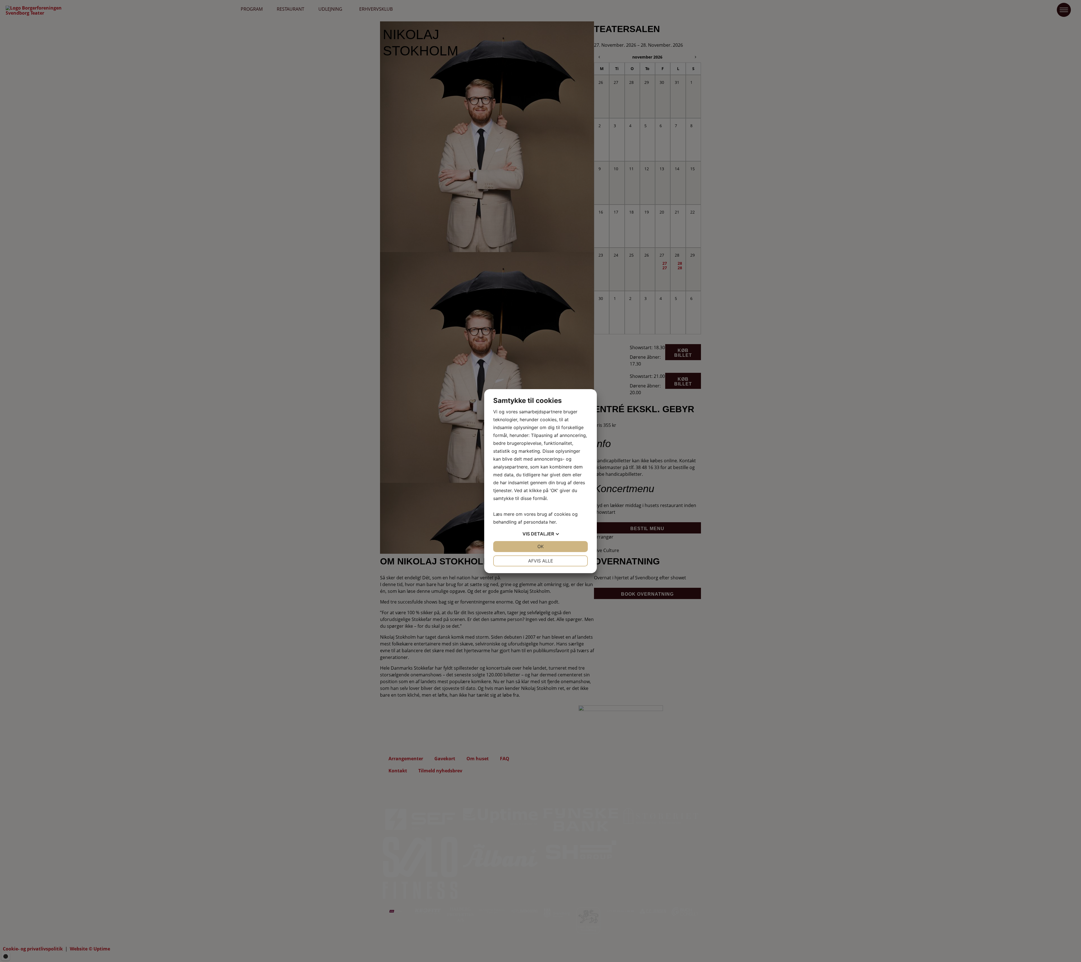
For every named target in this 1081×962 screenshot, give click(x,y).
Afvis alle (540, 561)
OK (540, 546)
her (552, 522)
